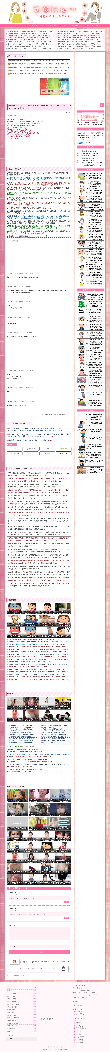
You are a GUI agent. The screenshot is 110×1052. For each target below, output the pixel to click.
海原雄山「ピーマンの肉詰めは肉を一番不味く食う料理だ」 (24, 749)
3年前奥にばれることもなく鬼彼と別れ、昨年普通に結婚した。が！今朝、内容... (80, 31)
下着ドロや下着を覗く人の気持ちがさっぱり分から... (54, 732)
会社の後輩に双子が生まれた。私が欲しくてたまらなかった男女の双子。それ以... (29, 48)
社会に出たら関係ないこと (48, 727)
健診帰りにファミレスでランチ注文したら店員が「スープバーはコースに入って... (29, 39)
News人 (77, 1023)
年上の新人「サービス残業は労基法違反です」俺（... (22, 740)
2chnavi (77, 1020)
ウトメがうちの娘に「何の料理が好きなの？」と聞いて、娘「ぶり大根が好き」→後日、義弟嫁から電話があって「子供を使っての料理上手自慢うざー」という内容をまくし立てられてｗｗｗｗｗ (39, 579)
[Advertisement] (23, 89)
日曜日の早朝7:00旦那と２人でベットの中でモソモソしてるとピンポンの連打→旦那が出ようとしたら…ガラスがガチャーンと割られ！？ (38, 514)
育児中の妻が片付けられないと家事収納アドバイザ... (54, 740)
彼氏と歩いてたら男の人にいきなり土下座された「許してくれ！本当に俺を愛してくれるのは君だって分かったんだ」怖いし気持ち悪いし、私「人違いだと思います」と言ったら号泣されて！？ (39, 491)
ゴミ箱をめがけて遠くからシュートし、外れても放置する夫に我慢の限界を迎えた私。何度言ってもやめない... (39, 649)
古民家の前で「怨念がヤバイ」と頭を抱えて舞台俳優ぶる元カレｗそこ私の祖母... (80, 41)
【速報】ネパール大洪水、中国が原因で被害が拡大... (54, 731)
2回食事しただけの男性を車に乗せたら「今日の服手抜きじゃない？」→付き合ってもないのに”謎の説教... (39, 60)
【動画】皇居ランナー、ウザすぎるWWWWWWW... (22, 727)
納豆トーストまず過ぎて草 (48, 742)
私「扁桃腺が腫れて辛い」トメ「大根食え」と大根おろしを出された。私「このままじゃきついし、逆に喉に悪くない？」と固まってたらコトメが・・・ (39, 497)
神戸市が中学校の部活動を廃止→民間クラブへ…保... (54, 725)
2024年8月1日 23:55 (13, 894)
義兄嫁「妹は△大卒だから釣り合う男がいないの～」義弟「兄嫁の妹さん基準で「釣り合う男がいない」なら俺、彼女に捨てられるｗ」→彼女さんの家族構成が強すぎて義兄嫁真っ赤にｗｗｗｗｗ (39, 551)
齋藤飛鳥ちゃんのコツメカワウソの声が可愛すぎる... (22, 734)
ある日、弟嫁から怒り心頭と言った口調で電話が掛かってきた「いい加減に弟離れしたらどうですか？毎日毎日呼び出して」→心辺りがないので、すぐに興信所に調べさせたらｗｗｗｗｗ (38, 556)
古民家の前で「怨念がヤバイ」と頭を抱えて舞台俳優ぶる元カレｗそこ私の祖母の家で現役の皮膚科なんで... (39, 64)
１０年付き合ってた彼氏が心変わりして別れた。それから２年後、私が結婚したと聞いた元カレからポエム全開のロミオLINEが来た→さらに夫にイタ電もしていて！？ (39, 585)
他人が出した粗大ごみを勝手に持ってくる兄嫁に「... (54, 738)
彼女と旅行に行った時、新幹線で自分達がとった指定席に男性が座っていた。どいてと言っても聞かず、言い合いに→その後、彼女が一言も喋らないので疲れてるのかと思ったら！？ (39, 562)
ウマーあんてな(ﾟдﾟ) (80, 1037)
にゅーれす (78, 1033)
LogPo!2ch (78, 1022)
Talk (76, 1004)
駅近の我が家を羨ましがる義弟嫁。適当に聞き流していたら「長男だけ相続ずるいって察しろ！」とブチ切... (39, 67)
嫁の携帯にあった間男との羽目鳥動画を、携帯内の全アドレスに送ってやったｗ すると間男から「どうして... (38, 641)
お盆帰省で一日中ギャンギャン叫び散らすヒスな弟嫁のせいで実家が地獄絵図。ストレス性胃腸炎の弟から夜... (39, 646)
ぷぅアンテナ (78, 1034)
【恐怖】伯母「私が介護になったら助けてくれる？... (54, 744)
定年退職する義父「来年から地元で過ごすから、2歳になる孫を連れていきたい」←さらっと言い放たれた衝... (38, 664)
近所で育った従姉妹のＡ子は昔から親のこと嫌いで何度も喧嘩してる (26, 46)
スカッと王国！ (79, 1013)
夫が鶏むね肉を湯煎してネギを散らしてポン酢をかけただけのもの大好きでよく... (29, 33)
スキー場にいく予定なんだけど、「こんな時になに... (54, 734)
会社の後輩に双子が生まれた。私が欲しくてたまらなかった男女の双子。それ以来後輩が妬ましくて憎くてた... (39, 674)
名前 (10, 943)
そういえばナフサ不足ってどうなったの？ (19, 771)
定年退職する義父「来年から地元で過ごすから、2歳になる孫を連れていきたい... (29, 37)
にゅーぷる (78, 1030)
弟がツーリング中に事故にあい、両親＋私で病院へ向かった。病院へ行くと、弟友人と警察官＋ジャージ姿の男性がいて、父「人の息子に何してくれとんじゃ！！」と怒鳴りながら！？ (39, 533)
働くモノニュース (79, 1014)
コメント (12, 925)
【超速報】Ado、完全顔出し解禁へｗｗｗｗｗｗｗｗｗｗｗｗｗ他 (27, 236)
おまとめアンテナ (79, 1026)
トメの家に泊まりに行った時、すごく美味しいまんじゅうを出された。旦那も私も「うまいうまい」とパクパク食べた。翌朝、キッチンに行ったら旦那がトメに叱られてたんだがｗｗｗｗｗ (39, 486)
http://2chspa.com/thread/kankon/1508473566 (58, 414)
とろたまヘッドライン (80, 1028)
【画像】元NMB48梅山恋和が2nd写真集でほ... (21, 736)
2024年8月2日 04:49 (13, 910)
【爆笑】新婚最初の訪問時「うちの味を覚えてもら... (54, 729)
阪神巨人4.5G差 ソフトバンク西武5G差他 (20, 766)
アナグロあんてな (79, 1036)
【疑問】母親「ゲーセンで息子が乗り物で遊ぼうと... (22, 725)
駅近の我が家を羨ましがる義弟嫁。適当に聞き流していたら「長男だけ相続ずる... (80, 44)
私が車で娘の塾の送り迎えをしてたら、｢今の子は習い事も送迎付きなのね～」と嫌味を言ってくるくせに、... (38, 651)
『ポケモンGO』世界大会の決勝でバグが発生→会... (54, 736)
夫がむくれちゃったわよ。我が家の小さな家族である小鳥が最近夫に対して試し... (80, 35)
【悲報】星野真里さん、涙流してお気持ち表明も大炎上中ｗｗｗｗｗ (27, 769)
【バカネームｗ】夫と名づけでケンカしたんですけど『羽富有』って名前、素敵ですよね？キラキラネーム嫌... (39, 679)
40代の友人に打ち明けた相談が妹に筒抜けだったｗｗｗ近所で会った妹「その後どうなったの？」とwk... (38, 73)
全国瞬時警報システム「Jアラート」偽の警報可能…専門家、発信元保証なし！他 (30, 761)
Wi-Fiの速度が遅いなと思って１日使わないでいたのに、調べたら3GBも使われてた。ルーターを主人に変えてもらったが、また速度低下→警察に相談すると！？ (38, 474)
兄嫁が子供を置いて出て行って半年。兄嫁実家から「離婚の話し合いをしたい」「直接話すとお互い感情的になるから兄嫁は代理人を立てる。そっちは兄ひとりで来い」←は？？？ (39, 539)
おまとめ (77, 1025)
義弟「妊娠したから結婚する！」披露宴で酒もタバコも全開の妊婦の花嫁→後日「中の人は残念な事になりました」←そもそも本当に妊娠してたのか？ (39, 568)
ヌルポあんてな (79, 1039)
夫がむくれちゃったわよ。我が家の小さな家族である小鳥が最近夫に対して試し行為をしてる (34, 639)
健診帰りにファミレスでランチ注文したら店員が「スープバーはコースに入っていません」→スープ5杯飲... (39, 70)
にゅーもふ (78, 1031)
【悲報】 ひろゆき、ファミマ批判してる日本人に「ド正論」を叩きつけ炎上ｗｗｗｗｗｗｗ (33, 666)
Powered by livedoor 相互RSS (15, 76)
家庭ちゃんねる (79, 1042)
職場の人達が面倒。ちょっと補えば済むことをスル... (22, 729)
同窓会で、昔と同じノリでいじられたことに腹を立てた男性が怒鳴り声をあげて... (80, 33)
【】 (96, 137)
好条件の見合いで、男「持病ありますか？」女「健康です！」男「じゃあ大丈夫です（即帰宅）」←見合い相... (38, 754)
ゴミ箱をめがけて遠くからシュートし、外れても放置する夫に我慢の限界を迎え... (29, 35)
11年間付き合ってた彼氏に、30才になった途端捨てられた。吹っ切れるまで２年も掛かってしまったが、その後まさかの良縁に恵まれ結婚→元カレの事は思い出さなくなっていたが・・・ (39, 508)
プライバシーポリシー (55, 1047)
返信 (67, 902)
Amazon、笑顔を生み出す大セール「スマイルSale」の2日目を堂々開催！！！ (29, 756)
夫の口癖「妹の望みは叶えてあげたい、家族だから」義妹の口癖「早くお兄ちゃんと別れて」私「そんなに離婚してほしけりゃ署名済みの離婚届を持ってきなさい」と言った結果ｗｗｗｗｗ (39, 480)
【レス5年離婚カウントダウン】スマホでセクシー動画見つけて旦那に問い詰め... (29, 44)
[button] (102, 105)
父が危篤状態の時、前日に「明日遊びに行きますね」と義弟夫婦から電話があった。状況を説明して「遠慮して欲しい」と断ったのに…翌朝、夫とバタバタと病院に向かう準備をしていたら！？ (39, 503)
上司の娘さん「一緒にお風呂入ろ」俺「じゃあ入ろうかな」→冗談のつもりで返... (29, 41)
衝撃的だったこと (12, 444)
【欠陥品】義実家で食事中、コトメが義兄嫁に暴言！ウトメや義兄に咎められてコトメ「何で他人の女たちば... (39, 669)
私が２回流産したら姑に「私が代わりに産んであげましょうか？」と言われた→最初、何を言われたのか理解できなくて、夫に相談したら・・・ (39, 545)
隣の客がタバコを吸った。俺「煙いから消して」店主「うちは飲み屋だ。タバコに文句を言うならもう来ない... (39, 659)
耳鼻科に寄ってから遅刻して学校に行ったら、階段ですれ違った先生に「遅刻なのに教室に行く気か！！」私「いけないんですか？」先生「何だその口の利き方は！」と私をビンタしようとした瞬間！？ (38, 521)
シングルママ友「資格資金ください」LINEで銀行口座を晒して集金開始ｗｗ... (28, 50)
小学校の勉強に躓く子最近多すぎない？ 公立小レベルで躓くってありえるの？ (30, 661)
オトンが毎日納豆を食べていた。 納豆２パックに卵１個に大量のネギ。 (27, 759)
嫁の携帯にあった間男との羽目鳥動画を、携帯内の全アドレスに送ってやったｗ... (29, 31)
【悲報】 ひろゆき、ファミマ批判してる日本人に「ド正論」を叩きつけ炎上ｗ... (80, 48)
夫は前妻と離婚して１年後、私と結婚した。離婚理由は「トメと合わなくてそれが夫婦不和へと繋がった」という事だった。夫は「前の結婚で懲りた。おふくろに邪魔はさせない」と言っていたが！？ (39, 573)
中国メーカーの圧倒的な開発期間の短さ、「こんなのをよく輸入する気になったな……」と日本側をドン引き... (38, 764)
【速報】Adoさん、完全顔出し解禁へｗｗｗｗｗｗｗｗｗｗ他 (25, 751)
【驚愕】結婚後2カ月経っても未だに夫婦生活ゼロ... (22, 731)
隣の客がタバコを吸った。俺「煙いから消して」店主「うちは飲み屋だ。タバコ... (80, 37)
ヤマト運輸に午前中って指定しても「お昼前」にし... (22, 732)
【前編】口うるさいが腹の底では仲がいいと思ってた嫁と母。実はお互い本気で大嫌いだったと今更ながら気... (39, 671)
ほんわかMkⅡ (78, 1011)
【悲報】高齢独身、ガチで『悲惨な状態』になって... (22, 744)
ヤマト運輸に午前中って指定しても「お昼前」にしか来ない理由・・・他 (78, 39)
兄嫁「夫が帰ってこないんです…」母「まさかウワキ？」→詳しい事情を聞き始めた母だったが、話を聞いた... (39, 656)
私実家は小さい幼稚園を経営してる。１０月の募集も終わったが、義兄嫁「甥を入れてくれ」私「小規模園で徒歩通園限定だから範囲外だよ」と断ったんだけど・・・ (39, 528)
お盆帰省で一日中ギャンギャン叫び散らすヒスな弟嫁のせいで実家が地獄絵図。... (80, 46)
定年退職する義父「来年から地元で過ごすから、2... (22, 738)
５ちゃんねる (78, 1005)
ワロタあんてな (79, 1040)
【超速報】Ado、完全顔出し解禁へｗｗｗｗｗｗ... (22, 742)
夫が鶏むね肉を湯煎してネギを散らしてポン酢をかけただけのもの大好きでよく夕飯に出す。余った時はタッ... (39, 644)
